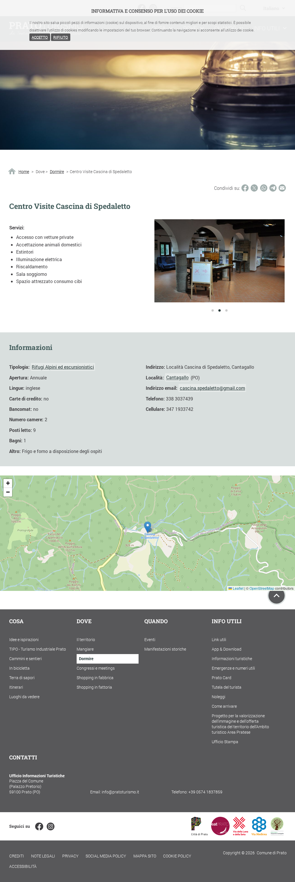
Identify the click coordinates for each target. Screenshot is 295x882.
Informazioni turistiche (232, 658)
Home (23, 171)
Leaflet (237, 588)
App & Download (226, 649)
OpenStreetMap (261, 588)
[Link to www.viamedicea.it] (259, 833)
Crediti (16, 856)
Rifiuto (60, 37)
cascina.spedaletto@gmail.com (212, 388)
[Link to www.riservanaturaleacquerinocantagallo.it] (277, 833)
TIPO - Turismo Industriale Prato (37, 649)
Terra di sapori (22, 677)
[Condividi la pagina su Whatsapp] (263, 188)
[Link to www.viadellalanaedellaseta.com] (240, 833)
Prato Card (221, 677)
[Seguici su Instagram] (50, 826)
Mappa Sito (144, 856)
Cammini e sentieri (25, 658)
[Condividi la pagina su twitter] (254, 188)
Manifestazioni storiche (165, 649)
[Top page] (276, 595)
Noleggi (218, 696)
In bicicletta (19, 668)
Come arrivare (224, 706)
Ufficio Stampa (225, 741)
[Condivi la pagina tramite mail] (282, 188)
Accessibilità (23, 866)
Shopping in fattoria (94, 687)
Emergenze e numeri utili (233, 668)
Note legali (43, 856)
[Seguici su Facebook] (39, 826)
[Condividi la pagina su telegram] (273, 188)
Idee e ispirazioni (24, 639)
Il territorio (86, 639)
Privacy (70, 856)
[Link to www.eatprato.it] (220, 833)
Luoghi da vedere (24, 696)
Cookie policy (177, 856)
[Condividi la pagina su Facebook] (245, 188)
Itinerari (16, 687)
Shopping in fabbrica (95, 677)
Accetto (40, 37)
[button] (147, 527)
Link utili (219, 639)
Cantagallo (177, 377)
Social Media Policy (106, 856)
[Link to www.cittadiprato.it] (199, 833)
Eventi (149, 639)
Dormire (57, 171)
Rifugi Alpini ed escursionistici (63, 367)
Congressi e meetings (96, 668)
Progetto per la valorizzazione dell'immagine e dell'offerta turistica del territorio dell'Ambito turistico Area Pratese (240, 724)
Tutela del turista (226, 687)
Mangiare (85, 649)
